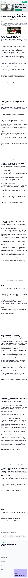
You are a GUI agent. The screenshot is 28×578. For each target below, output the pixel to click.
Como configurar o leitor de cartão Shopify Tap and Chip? (9, 522)
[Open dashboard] (21, 2)
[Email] (6, 550)
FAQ (13, 1)
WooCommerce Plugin (4, 557)
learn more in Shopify (22, 575)
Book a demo (24, 1)
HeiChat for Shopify (4, 554)
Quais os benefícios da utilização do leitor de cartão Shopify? (9, 524)
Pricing (11, 1)
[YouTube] (4, 550)
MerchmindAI (3, 561)
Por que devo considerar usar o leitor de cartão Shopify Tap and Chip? (10, 518)
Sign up (16, 575)
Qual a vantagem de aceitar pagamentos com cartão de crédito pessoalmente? (11, 520)
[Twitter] (2, 550)
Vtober (2, 558)
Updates (19, 1)
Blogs (11, 575)
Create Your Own (18, 9)
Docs (16, 1)
